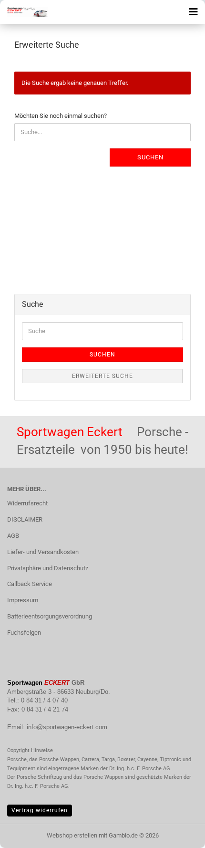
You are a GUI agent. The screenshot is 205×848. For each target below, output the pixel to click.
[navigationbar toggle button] (193, 12)
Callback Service (29, 583)
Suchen (150, 157)
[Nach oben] (178, 833)
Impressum (22, 600)
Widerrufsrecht (27, 503)
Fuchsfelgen (24, 632)
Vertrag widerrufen (39, 810)
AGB (13, 535)
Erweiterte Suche (102, 376)
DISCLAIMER (24, 519)
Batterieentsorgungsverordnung (49, 616)
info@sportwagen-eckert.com (67, 727)
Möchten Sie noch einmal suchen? (60, 115)
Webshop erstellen (72, 835)
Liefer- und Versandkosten (43, 551)
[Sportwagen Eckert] (24, 12)
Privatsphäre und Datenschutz (47, 568)
